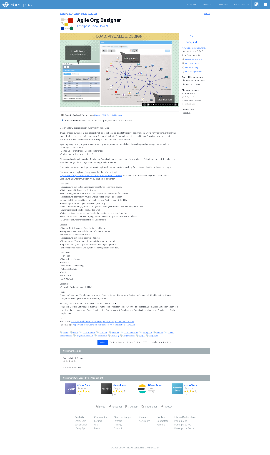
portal (65, 332)
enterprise (147, 332)
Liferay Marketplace (185, 417)
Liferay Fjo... (83, 385)
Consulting (119, 428)
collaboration (89, 332)
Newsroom (144, 420)
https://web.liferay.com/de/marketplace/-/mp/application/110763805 (91, 175)
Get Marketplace (241, 4)
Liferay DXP (80, 420)
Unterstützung (191, 67)
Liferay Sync (81, 428)
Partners (118, 420)
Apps (69, 13)
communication (131, 332)
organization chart (85, 335)
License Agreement (193, 71)
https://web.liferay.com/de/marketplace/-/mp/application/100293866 (102, 321)
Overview (207, 4)
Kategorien (191, 4)
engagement (129, 335)
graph (142, 335)
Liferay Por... (119, 385)
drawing (115, 335)
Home (62, 13)
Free (79, 394)
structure (103, 332)
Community (100, 417)
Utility (76, 13)
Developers (223, 4)
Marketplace (180, 420)
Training (118, 424)
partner (159, 332)
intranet (115, 332)
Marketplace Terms (184, 428)
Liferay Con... (155, 385)
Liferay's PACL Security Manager (108, 115)
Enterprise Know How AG (93, 26)
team (75, 332)
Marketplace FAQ (183, 424)
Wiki (96, 424)
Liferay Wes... (190, 385)
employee (153, 335)
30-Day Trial (191, 42)
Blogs (97, 428)
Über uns (143, 417)
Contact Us (162, 420)
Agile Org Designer (89, 13)
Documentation (192, 63)
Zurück (207, 13)
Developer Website (193, 59)
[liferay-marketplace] (18, 4)
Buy (191, 35)
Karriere (161, 424)
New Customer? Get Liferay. (194, 47)
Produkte (80, 417)
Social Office (81, 424)
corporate (102, 335)
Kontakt (161, 417)
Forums (98, 420)
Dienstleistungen (123, 417)
